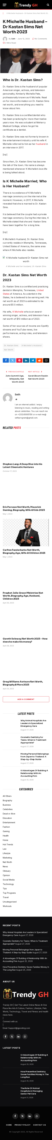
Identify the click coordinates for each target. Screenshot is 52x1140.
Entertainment (9, 822)
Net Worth (8, 350)
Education (7, 818)
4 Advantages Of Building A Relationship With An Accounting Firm (34, 773)
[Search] (47, 5)
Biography (7, 800)
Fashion (6, 827)
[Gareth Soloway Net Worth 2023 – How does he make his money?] (26, 621)
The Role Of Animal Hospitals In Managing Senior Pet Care (32, 1091)
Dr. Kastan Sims (11, 345)
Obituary (7, 871)
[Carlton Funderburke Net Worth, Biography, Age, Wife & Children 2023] (26, 532)
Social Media (9, 880)
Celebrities (8, 809)
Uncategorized (10, 902)
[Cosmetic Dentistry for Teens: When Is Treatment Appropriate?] (10, 741)
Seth (13, 39)
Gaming (6, 831)
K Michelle (17, 311)
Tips (5, 888)
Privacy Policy (23, 1125)
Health (6, 835)
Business (7, 805)
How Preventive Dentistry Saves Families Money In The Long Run (35, 1074)
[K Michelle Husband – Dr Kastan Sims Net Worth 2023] (26, 60)
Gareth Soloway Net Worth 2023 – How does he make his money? (25, 640)
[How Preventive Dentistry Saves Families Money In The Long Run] (10, 1075)
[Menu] (4, 5)
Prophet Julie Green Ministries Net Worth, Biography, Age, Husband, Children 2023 (23, 595)
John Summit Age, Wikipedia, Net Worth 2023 (15, 379)
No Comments (41, 39)
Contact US (39, 1125)
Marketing (7, 858)
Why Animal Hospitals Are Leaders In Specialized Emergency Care (33, 723)
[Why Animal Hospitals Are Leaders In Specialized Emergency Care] (10, 724)
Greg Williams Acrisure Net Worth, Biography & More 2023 (23, 683)
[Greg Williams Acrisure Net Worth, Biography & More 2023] (26, 664)
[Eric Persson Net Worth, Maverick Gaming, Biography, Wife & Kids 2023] (26, 489)
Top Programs (9, 893)
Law (4, 849)
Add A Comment (25, 699)
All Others (7, 796)
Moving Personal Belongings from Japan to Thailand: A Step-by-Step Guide (35, 757)
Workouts (7, 906)
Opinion (6, 875)
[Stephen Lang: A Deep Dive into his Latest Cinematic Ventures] (26, 446)
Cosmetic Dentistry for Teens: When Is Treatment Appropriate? (33, 740)
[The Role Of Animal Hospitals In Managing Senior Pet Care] (10, 1092)
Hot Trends (8, 844)
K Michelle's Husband (32, 345)
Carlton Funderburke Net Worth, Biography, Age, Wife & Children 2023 (24, 551)
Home (5, 840)
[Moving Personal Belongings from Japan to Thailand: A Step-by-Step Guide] (10, 757)
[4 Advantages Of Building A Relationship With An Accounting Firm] (10, 774)
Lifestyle (6, 853)
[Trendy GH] (26, 5)
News (5, 866)
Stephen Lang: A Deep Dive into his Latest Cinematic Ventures (22, 466)
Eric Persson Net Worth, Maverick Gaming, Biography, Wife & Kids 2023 (24, 509)
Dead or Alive (9, 813)
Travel (6, 897)
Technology (8, 884)
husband (40, 144)
